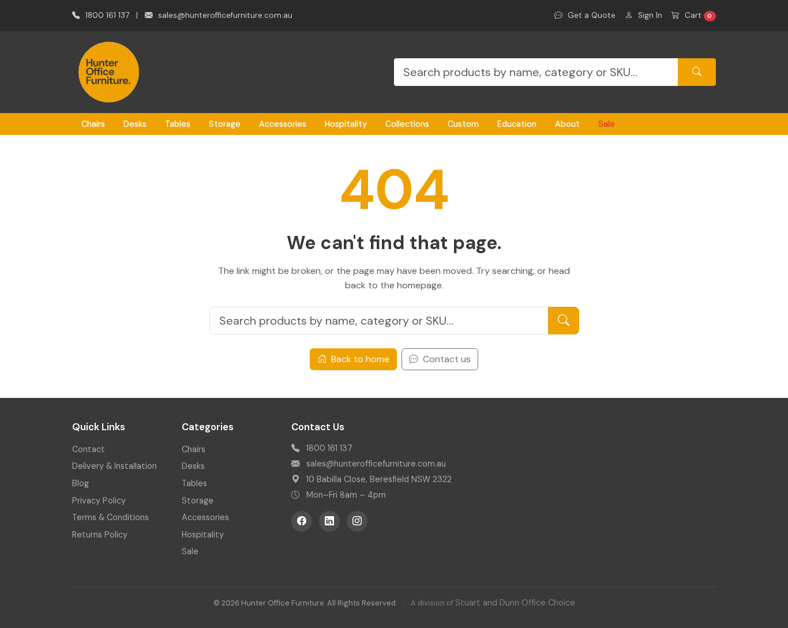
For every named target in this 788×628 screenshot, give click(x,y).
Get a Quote (590, 15)
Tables (177, 124)
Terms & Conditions (110, 517)
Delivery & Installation (114, 466)
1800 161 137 (106, 15)
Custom (463, 124)
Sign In (649, 15)
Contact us (446, 359)
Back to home (359, 359)
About (567, 124)
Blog (80, 483)
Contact (88, 449)
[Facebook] (301, 521)
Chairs (93, 124)
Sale (606, 124)
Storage (225, 124)
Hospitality (346, 124)
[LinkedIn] (329, 521)
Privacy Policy (99, 500)
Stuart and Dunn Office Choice (515, 602)
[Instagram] (357, 521)
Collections (407, 124)
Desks (135, 124)
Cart (697, 15)
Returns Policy (99, 534)
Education (516, 124)
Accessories (282, 124)
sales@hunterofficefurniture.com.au (224, 15)
